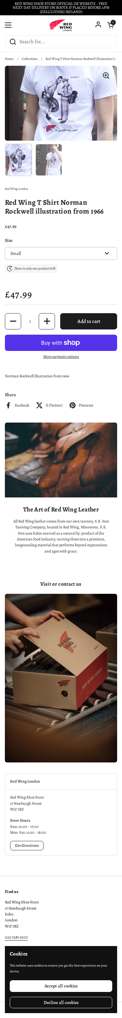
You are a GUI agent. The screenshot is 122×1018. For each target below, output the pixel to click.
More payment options (61, 356)
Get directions (27, 845)
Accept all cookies (61, 986)
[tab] (61, 781)
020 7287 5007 (16, 937)
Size (8, 240)
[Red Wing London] (61, 25)
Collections (29, 58)
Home (9, 58)
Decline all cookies (61, 1002)
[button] (110, 25)
